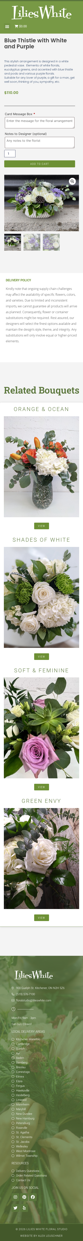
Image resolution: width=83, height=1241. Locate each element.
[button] (7, 26)
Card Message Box (20, 114)
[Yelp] (24, 1208)
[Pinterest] (24, 1197)
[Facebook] (33, 1197)
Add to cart (39, 163)
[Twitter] (15, 1208)
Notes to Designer (26, 134)
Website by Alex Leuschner (41, 1235)
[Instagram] (15, 1197)
